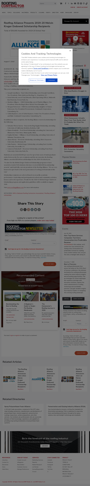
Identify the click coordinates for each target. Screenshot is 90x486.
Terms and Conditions (41, 68)
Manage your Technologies (37, 80)
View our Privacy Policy (49, 75)
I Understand (51, 80)
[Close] (70, 51)
